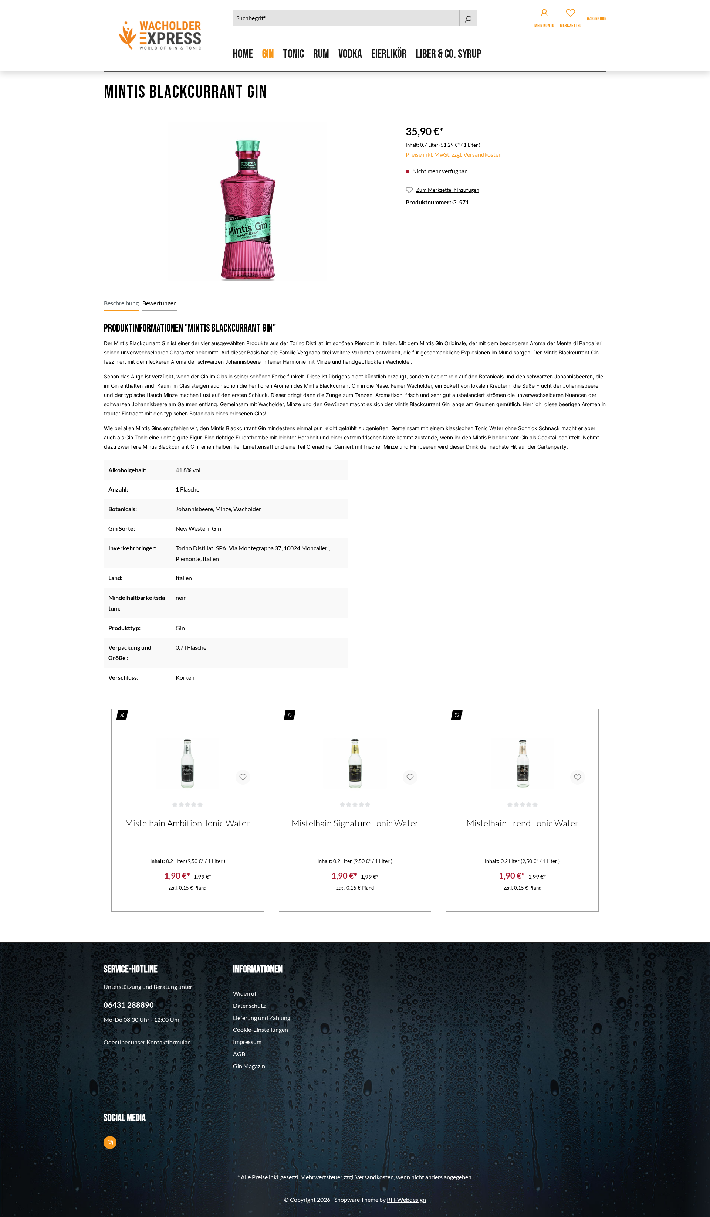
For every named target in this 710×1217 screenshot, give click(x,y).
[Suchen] (468, 18)
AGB (239, 1053)
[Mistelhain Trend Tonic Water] (522, 754)
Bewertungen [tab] (159, 302)
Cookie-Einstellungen (260, 1029)
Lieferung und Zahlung (261, 1017)
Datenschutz (249, 1005)
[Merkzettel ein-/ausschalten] (243, 777)
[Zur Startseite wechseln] (161, 35)
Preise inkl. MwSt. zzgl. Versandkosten (454, 154)
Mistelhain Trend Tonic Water (522, 823)
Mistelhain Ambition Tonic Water (187, 823)
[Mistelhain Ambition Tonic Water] (187, 754)
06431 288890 (129, 1004)
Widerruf (244, 993)
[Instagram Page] (110, 1142)
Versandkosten (374, 1176)
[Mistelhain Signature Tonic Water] (355, 754)
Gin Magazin (249, 1066)
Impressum (247, 1041)
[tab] (121, 303)
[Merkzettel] (570, 13)
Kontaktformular (167, 1042)
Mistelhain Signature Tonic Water (355, 823)
